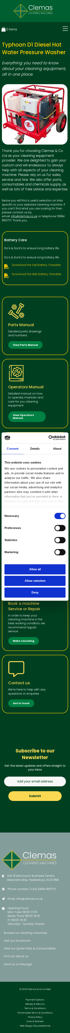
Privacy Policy (35, 1017)
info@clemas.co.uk (24, 216)
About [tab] (57, 448)
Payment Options (35, 1000)
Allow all (35, 569)
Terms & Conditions (35, 1008)
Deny (35, 592)
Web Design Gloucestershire (35, 1026)
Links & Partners (35, 1021)
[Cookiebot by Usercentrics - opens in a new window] (49, 437)
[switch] (60, 528)
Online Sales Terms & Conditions (35, 1013)
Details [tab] (35, 448)
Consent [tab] (12, 448)
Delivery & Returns (35, 1004)
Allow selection (35, 580)
